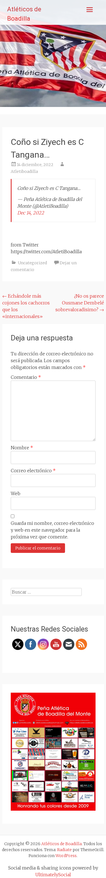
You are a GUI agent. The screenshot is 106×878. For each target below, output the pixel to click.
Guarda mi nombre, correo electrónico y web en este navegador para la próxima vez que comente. (52, 530)
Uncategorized (32, 262)
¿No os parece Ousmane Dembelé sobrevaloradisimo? (79, 302)
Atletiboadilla (24, 171)
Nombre (22, 447)
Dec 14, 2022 (30, 213)
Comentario (26, 377)
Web (15, 493)
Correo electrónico (33, 470)
